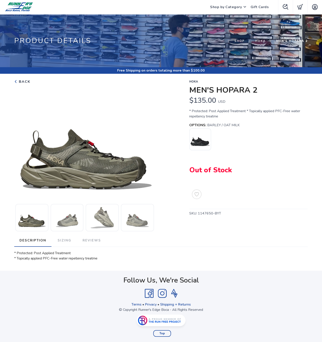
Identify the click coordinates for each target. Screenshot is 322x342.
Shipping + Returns (175, 304)
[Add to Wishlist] (197, 194)
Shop (239, 41)
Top (162, 333)
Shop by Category (226, 7)
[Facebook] (149, 293)
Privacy (151, 304)
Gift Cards (260, 7)
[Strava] (174, 293)
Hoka (260, 41)
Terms (136, 304)
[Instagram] (162, 293)
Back (24, 81)
